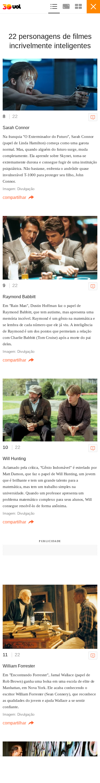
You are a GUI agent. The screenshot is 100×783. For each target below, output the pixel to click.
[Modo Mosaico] (78, 5)
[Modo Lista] (54, 5)
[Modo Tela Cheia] (67, 5)
